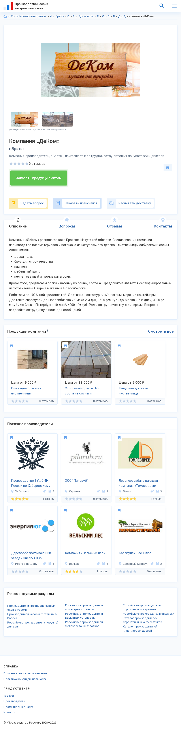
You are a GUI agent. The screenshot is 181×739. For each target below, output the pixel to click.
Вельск (74, 563)
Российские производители (28, 16)
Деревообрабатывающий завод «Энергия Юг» (31, 555)
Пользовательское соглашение (25, 673)
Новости (9, 712)
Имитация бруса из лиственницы (26, 390)
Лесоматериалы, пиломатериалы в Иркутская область (109, 16)
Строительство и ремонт (69, 16)
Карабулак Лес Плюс (135, 553)
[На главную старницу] (5, 16)
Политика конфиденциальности (25, 679)
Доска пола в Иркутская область (120, 16)
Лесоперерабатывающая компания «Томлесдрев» (138, 483)
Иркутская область (52, 16)
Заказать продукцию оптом (39, 178)
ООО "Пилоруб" (76, 481)
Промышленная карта (19, 707)
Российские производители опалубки (148, 613)
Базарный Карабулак (136, 563)
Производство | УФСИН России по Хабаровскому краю (30, 483)
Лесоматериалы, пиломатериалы (75, 16)
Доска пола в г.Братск (125, 16)
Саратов (75, 491)
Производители (14, 701)
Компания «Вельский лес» (85, 553)
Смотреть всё (161, 331)
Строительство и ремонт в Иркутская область (99, 16)
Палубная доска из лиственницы (134, 390)
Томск (127, 491)
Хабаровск (22, 491)
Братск (60, 16)
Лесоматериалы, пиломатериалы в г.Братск (115, 16)
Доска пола (86, 16)
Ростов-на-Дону (26, 563)
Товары (9, 695)
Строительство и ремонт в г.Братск (104, 16)
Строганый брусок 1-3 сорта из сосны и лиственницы (82, 391)
